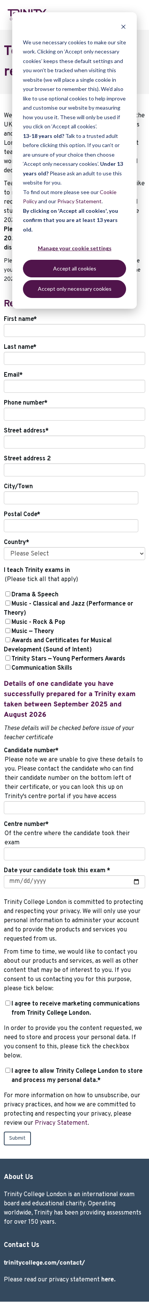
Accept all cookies (74, 268)
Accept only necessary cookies (75, 288)
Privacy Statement (79, 201)
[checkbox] (74, 631)
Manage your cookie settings (75, 248)
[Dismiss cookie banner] (123, 27)
